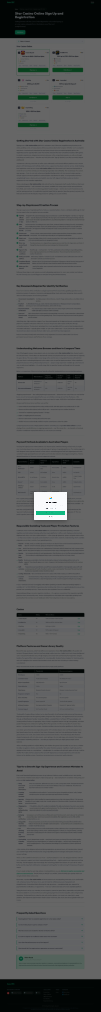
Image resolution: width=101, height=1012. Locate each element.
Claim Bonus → (50, 513)
